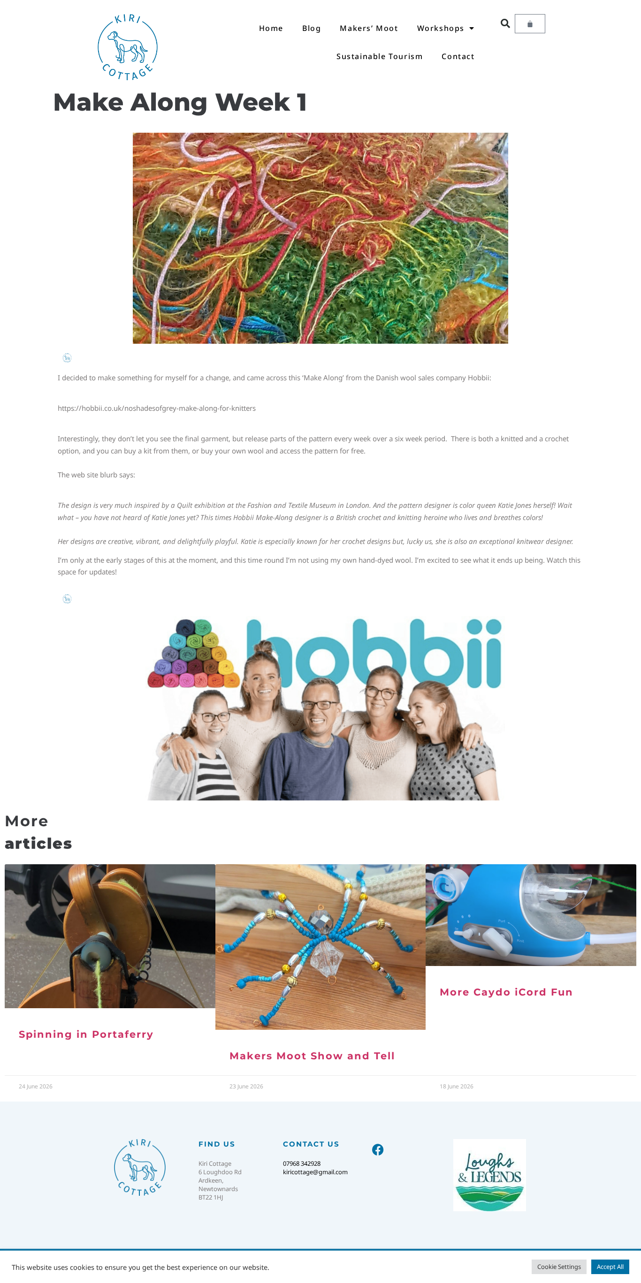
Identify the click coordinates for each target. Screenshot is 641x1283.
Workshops (441, 28)
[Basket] (530, 23)
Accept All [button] (610, 1266)
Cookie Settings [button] (559, 1266)
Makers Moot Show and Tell (312, 1056)
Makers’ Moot (369, 28)
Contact (458, 56)
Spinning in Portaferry (86, 1034)
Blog (311, 28)
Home (271, 28)
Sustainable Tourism (379, 56)
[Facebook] (378, 1149)
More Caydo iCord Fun (506, 992)
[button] (505, 23)
